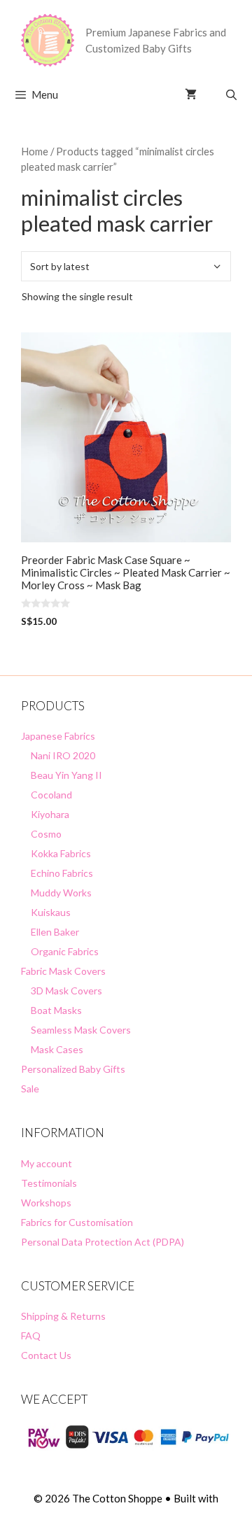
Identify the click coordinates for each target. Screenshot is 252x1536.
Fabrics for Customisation (77, 1222)
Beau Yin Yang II (66, 775)
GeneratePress (126, 1513)
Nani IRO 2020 (63, 755)
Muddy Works (61, 893)
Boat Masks (56, 1010)
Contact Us (46, 1355)
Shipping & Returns (63, 1316)
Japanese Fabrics (58, 736)
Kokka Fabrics (61, 853)
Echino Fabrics (62, 873)
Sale (30, 1088)
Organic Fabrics (65, 951)
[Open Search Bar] (231, 94)
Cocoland (51, 795)
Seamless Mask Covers (81, 1030)
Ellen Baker (55, 932)
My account (46, 1163)
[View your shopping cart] (191, 94)
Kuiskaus (51, 912)
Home (34, 151)
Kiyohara (50, 814)
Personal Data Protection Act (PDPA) (102, 1242)
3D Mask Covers (66, 990)
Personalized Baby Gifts (73, 1069)
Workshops (46, 1203)
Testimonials (49, 1183)
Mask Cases (57, 1049)
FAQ (31, 1335)
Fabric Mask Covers (63, 971)
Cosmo (46, 834)
